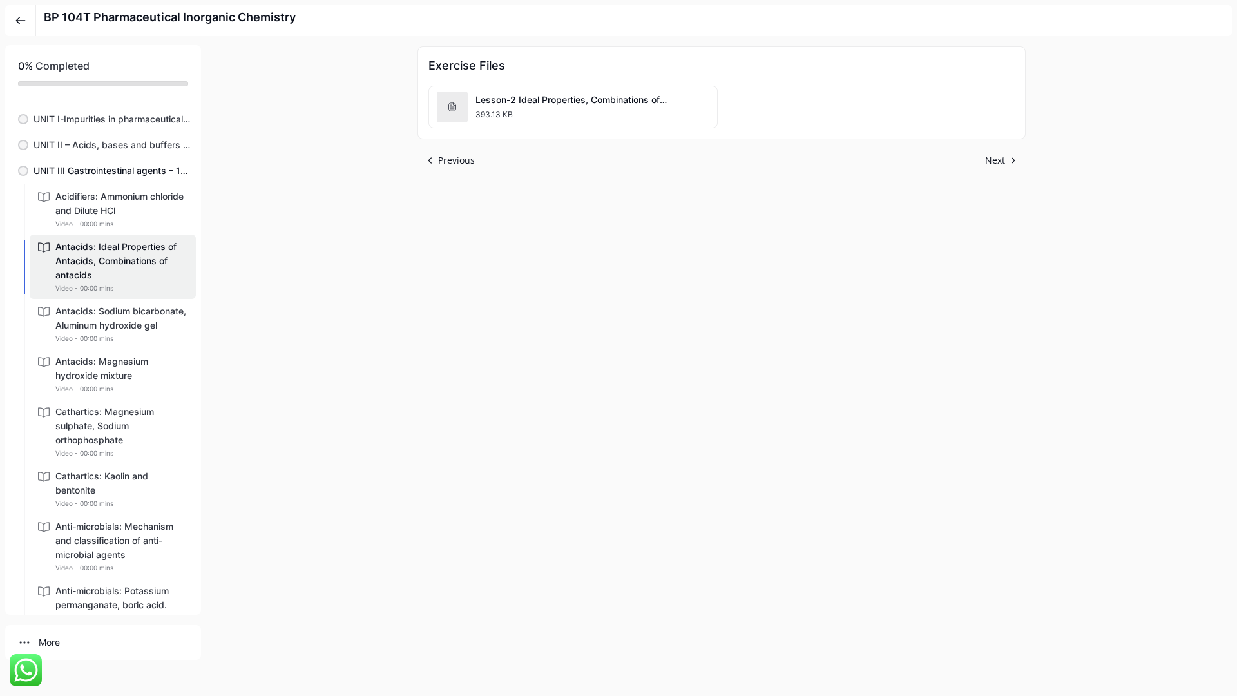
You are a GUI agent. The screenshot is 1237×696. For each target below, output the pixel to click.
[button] (103, 119)
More (49, 642)
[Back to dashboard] (20, 20)
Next (995, 160)
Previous (456, 160)
